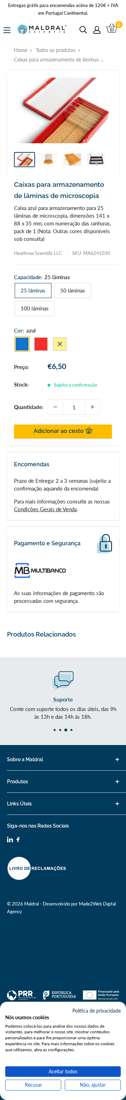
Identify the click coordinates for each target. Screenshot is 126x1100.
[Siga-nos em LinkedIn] (10, 840)
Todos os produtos (56, 50)
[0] (112, 30)
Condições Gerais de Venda (45, 509)
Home (20, 50)
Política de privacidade (96, 1011)
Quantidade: (28, 407)
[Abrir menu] (7, 30)
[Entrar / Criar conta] (96, 30)
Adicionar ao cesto (59, 431)
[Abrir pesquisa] (83, 30)
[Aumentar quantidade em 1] (92, 407)
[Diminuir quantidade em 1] (55, 407)
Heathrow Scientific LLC (38, 253)
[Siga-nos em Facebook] (18, 840)
